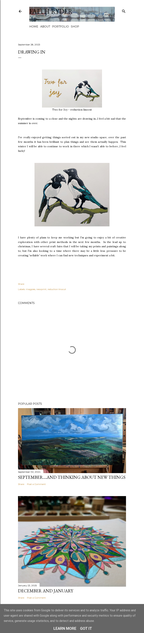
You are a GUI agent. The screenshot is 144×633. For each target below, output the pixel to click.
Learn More (64, 628)
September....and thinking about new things (71, 477)
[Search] (124, 10)
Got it (86, 628)
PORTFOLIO (60, 26)
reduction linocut (57, 289)
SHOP (75, 26)
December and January (45, 591)
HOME (33, 26)
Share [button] (21, 284)
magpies (30, 289)
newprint (41, 289)
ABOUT (45, 26)
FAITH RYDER (51, 11)
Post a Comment (36, 484)
